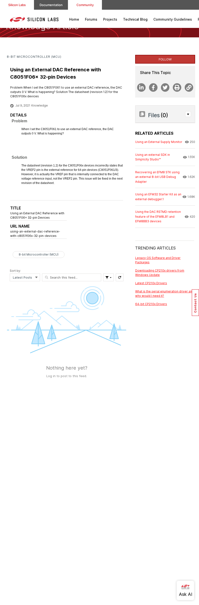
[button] (188, 114)
